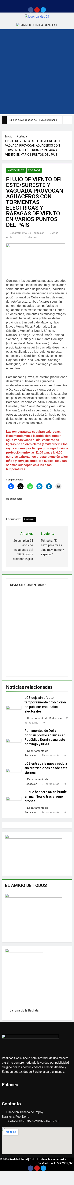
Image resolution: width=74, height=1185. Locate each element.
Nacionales (15, 170)
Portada (34, 170)
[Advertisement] (37, 75)
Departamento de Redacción (26, 232)
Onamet (29, 519)
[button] (37, 3)
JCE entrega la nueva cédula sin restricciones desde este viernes (45, 768)
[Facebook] (30, 10)
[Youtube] (37, 10)
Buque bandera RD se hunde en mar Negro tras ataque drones (45, 796)
